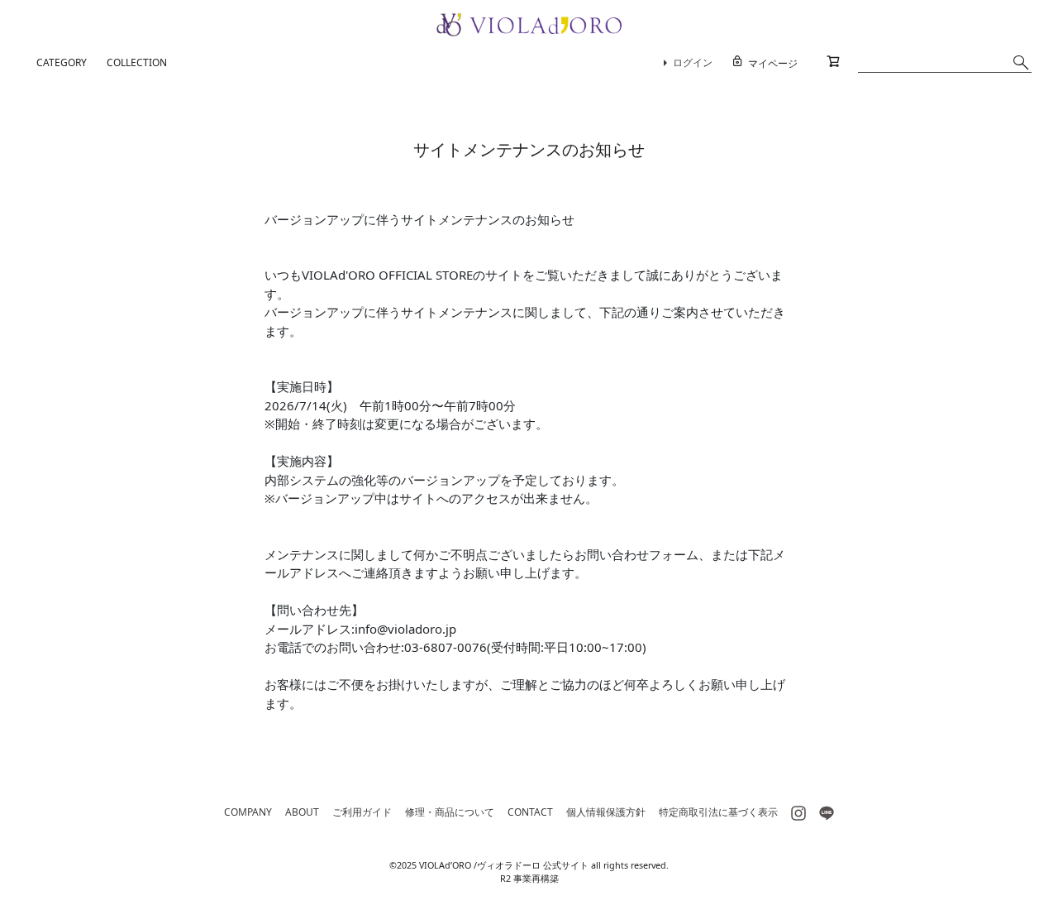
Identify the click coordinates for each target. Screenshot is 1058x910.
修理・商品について (449, 812)
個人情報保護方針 (606, 812)
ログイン (692, 62)
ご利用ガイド (362, 812)
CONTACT (530, 812)
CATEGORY (61, 62)
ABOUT (302, 812)
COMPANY (248, 812)
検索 (1021, 62)
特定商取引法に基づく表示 (718, 812)
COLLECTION (137, 62)
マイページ (773, 63)
